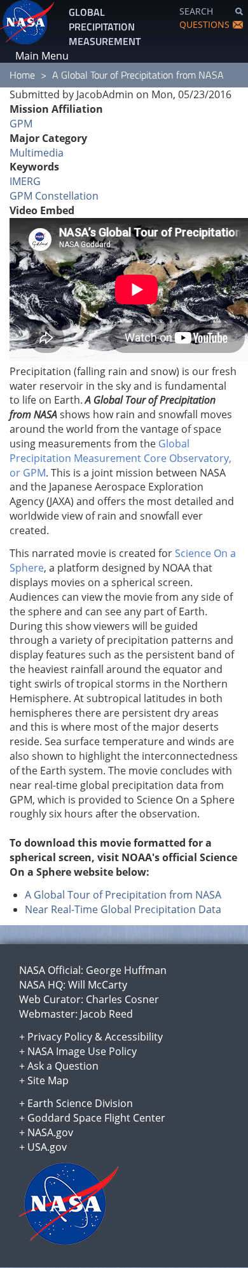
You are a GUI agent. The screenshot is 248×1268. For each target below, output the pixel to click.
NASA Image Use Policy (82, 1051)
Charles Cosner (122, 999)
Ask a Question (63, 1066)
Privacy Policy (59, 1037)
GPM (21, 124)
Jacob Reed (106, 1014)
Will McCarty (97, 985)
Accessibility (134, 1037)
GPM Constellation (54, 196)
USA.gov (47, 1147)
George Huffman (126, 970)
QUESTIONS (204, 24)
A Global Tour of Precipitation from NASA (123, 895)
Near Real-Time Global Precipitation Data (123, 909)
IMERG (25, 181)
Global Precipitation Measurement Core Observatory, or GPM (120, 458)
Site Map (48, 1080)
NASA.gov (50, 1132)
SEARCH (196, 11)
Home (22, 74)
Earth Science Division (80, 1103)
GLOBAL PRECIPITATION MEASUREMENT (105, 26)
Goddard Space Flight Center (96, 1118)
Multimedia (37, 153)
